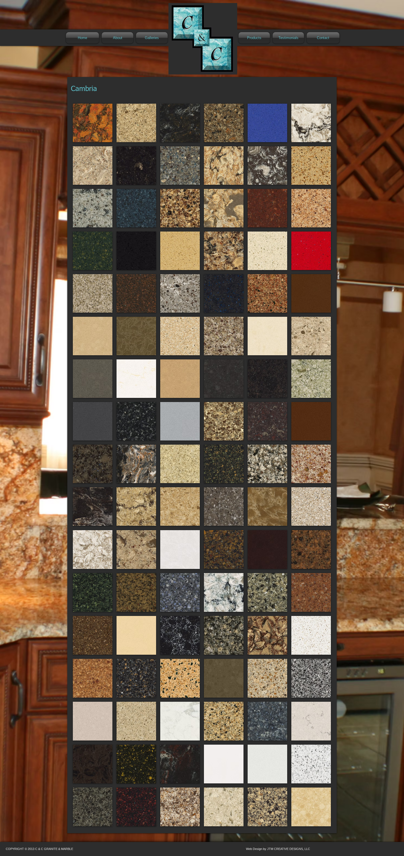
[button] (92, 123)
